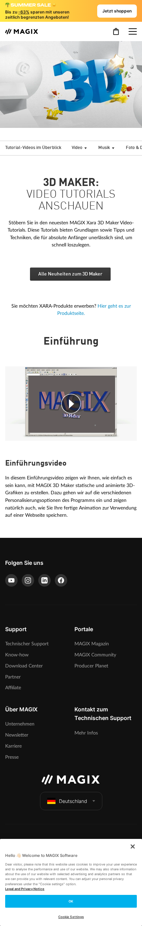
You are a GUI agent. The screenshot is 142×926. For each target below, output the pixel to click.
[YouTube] (11, 580)
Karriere (13, 746)
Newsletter (16, 735)
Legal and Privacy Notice (24, 889)
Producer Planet (91, 665)
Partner (13, 677)
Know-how (17, 654)
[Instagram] (28, 580)
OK (71, 901)
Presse (12, 757)
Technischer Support (27, 643)
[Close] (132, 846)
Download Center (24, 665)
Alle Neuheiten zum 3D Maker (70, 274)
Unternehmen (19, 724)
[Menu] (133, 31)
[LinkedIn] (44, 580)
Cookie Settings (71, 917)
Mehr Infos (86, 733)
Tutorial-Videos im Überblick (33, 148)
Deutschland (73, 801)
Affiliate (13, 687)
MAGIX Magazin (91, 643)
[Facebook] (61, 580)
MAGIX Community (95, 654)
